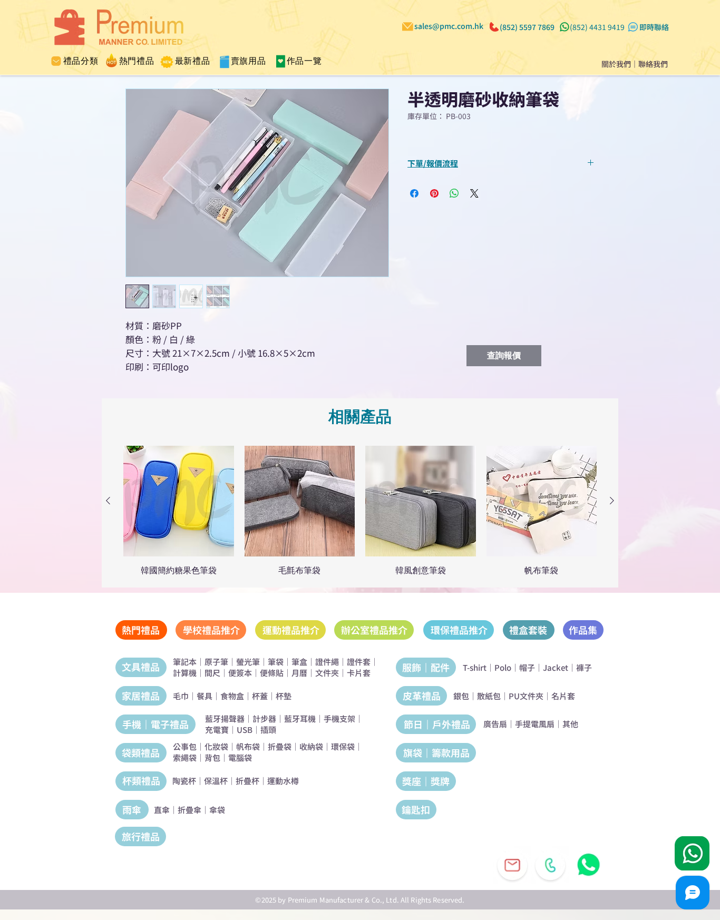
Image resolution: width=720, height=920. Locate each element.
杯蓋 (260, 695)
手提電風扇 (534, 723)
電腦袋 (240, 757)
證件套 (359, 661)
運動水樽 (283, 780)
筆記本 (185, 661)
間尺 (212, 672)
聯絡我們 (653, 63)
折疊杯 (247, 780)
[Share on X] (474, 193)
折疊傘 (189, 809)
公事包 (185, 746)
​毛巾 (181, 695)
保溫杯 (216, 780)
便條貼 (272, 672)
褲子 (584, 667)
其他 (570, 723)
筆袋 (276, 661)
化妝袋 (216, 746)
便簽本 (240, 672)
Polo (502, 667)
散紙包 (489, 695)
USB (244, 729)
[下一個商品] (612, 500)
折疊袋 (279, 746)
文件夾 (327, 672)
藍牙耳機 (300, 718)
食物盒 (232, 695)
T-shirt (475, 667)
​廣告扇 (495, 723)
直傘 (162, 809)
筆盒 (299, 661)
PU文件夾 (526, 695)
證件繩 (327, 661)
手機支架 (339, 718)
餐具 (204, 695)
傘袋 (217, 809)
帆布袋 (248, 746)
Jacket (555, 667)
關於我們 (616, 63)
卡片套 (359, 672)
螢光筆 (248, 661)
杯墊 (283, 695)
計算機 (185, 672)
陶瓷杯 (184, 780)
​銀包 (461, 695)
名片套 (563, 695)
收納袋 (311, 746)
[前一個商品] (108, 500)
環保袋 (343, 746)
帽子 (527, 667)
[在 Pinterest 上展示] (434, 193)
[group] (360, 510)
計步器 (264, 718)
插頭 (268, 729)
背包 (212, 757)
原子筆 (216, 661)
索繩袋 (185, 757)
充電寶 (217, 729)
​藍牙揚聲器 (225, 718)
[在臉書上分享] (414, 193)
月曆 (299, 672)
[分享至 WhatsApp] (454, 193)
